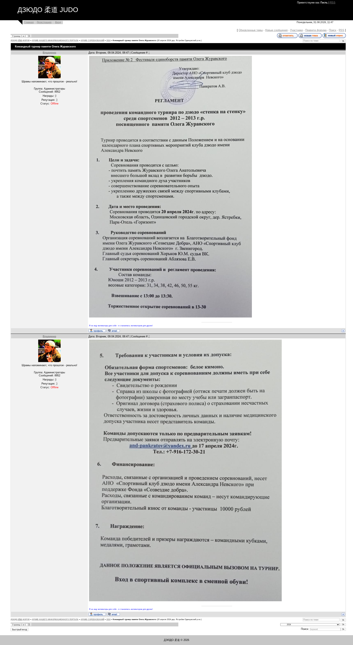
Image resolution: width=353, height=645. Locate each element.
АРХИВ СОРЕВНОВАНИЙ (92, 40)
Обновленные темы (251, 30)
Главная (29, 22)
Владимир (49, 52)
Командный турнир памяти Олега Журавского (134, 40)
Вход (58, 22)
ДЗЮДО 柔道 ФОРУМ (20, 40)
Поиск (332, 30)
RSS (332, 2)
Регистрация (44, 22)
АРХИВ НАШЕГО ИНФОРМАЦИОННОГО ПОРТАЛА (55, 40)
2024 (108, 40)
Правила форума (315, 30)
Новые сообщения (276, 30)
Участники (296, 30)
